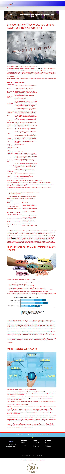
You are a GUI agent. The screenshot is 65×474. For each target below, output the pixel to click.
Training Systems (22, 1)
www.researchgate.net (47, 70)
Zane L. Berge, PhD (38, 68)
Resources (29, 1)
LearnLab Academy (44, 1)
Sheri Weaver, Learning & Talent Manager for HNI (30, 398)
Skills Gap (14, 238)
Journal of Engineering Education (21, 396)
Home (18, 1)
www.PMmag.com (11, 184)
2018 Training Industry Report (49, 391)
